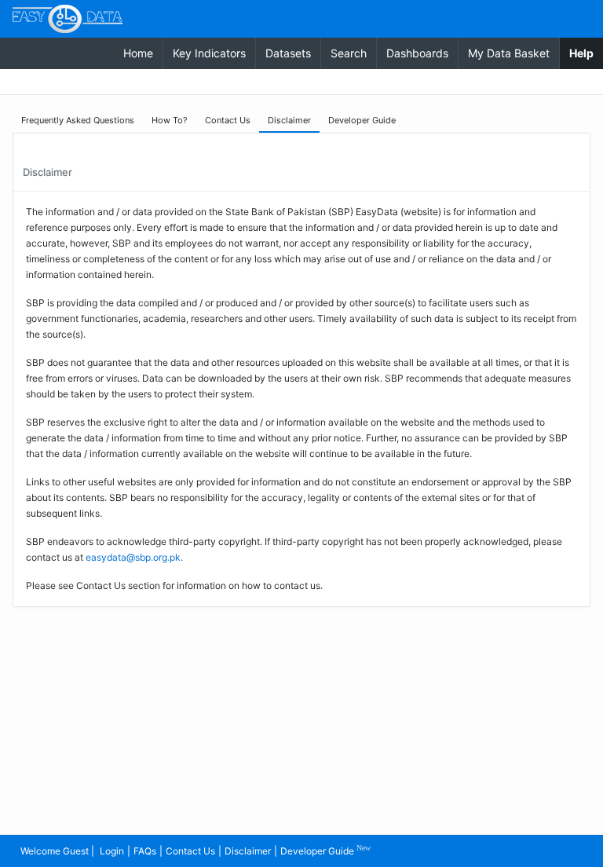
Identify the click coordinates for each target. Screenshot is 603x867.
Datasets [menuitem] (288, 53)
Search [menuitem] (349, 53)
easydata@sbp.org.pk (133, 557)
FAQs (144, 851)
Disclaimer (248, 851)
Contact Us (190, 851)
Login (112, 851)
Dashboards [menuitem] (417, 53)
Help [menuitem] (586, 53)
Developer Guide (325, 850)
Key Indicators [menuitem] (209, 53)
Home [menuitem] (138, 53)
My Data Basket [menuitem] (509, 53)
